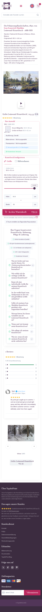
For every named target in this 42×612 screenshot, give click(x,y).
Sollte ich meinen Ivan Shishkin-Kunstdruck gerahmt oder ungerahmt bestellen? (19, 306)
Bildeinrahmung (7, 551)
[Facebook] (8, 567)
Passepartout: (16, 143)
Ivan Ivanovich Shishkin (14, 28)
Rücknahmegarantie (8, 541)
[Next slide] (34, 446)
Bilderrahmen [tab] (23, 161)
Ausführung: (12, 135)
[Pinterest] (17, 567)
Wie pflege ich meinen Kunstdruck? (19, 332)
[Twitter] (3, 567)
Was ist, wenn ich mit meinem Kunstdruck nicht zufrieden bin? (19, 339)
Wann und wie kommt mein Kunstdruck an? (19, 325)
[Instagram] (12, 567)
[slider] (34, 188)
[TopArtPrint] (7, 6)
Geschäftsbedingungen (9, 538)
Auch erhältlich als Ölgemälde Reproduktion (22, 222)
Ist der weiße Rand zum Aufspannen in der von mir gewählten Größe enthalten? (20, 296)
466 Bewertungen (14, 511)
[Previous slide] (8, 446)
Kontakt (4, 528)
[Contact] (37, 217)
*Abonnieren (32, 593)
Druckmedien (6, 554)
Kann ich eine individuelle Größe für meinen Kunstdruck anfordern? (19, 285)
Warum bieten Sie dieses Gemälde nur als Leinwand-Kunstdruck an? (20, 317)
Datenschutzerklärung (9, 535)
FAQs (3, 531)
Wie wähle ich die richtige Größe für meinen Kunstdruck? (19, 276)
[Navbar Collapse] (21, 6)
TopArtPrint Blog (7, 557)
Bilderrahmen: (16, 139)
